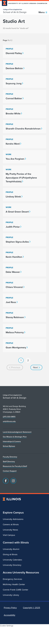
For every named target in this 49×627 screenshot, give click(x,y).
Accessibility (9, 615)
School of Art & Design (15, 12)
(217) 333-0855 (9, 416)
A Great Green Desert (17, 211)
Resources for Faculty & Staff (15, 466)
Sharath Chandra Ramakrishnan (23, 128)
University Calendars (12, 559)
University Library (11, 594)
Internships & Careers (12, 441)
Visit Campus (9, 535)
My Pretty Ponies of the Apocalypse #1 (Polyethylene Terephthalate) (21, 177)
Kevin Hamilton (14, 257)
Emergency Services (12, 579)
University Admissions (13, 519)
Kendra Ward (13, 143)
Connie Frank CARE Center (15, 589)
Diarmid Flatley (14, 53)
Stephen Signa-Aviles (17, 241)
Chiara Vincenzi (14, 287)
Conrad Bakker (14, 98)
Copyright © (31, 607)
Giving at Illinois (10, 554)
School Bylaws (9, 446)
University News (10, 529)
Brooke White (13, 113)
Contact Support (10, 471)
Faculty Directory (10, 456)
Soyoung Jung (14, 83)
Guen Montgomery (16, 347)
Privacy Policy (10, 607)
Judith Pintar (13, 226)
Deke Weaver (13, 272)
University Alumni (11, 549)
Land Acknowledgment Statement (17, 432)
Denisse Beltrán (14, 68)
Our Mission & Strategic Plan (15, 436)
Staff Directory (9, 461)
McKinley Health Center (14, 584)
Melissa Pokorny (15, 332)
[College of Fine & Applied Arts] (15, 9)
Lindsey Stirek (13, 196)
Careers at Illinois (11, 524)
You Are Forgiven (15, 158)
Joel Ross (11, 302)
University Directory (12, 565)
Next (35, 367)
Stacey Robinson (15, 317)
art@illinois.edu (9, 421)
